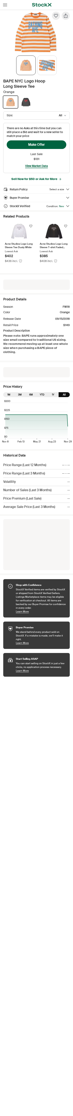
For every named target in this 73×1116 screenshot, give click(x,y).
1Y (53, 394)
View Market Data (36, 166)
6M (31, 394)
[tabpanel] (35, 32)
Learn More (41, 611)
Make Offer (36, 144)
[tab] (26, 65)
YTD (42, 394)
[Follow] (31, 226)
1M (8, 394)
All (64, 394)
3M (20, 394)
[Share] (66, 16)
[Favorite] (56, 16)
